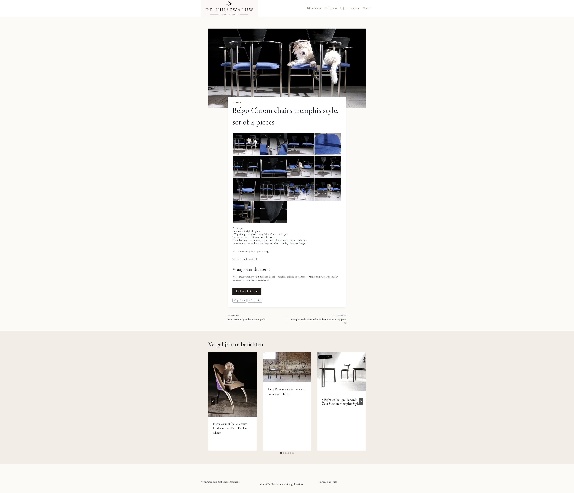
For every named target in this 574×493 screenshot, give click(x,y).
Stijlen (343, 8)
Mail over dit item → (247, 291)
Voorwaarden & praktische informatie (220, 481)
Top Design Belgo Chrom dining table (247, 317)
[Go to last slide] (213, 401)
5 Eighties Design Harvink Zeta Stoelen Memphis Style (340, 401)
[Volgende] (361, 401)
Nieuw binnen (314, 8)
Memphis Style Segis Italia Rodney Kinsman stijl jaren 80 (318, 319)
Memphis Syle (255, 300)
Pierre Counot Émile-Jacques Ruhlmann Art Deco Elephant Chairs (231, 428)
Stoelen (236, 102)
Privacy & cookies (328, 481)
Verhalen (355, 8)
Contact (367, 8)
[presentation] (232, 384)
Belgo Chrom (239, 300)
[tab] (281, 453)
